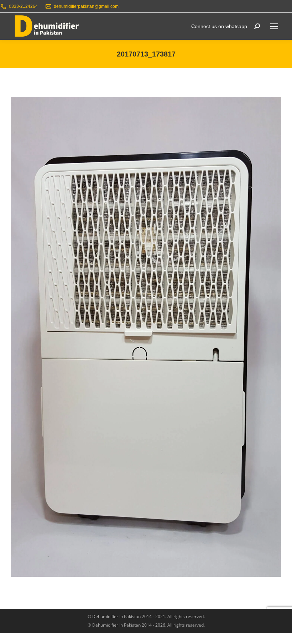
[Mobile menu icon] (274, 26)
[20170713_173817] (146, 337)
